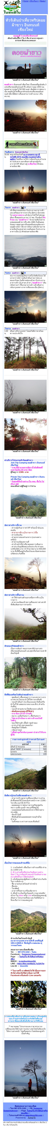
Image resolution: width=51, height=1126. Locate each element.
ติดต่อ (42, 1)
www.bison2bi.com (33, 1115)
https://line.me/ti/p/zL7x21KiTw (30, 964)
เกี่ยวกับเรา (34, 1)
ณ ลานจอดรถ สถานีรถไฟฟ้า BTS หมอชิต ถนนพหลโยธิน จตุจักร (25, 157)
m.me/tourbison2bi (27, 961)
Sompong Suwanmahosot (33, 954)
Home (25, 1)
